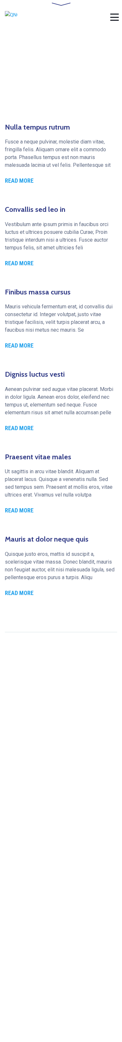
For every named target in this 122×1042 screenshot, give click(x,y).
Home (12, 862)
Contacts (15, 905)
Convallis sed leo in (35, 209)
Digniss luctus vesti (35, 374)
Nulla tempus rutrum (37, 127)
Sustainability (20, 954)
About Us (15, 873)
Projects (14, 894)
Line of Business (24, 883)
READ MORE (19, 180)
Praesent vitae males (38, 456)
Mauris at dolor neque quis (46, 539)
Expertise (16, 965)
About (11, 944)
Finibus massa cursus (38, 292)
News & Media (21, 976)
